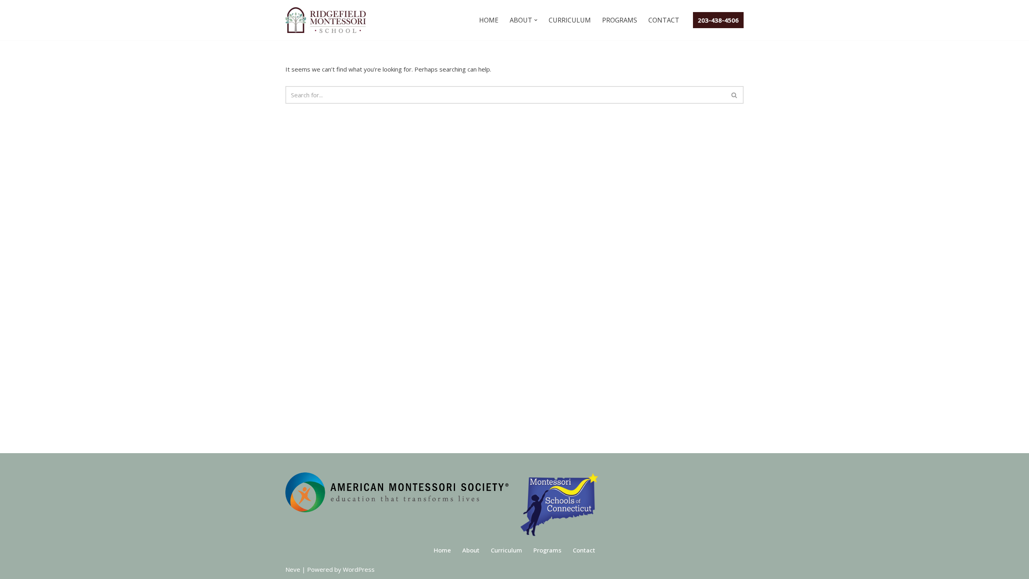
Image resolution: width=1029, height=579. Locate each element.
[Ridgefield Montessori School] (327, 20)
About (471, 550)
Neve (292, 569)
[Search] (735, 95)
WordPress (359, 569)
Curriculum (570, 20)
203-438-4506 (718, 20)
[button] (535, 20)
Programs (619, 20)
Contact (663, 20)
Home (488, 20)
